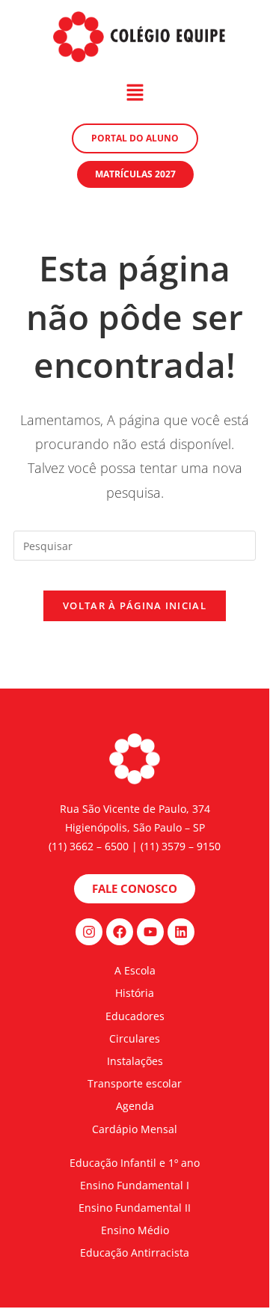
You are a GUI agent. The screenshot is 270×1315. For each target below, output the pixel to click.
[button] (135, 93)
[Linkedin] (181, 931)
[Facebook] (119, 931)
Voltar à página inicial (134, 605)
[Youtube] (150, 931)
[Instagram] (89, 931)
